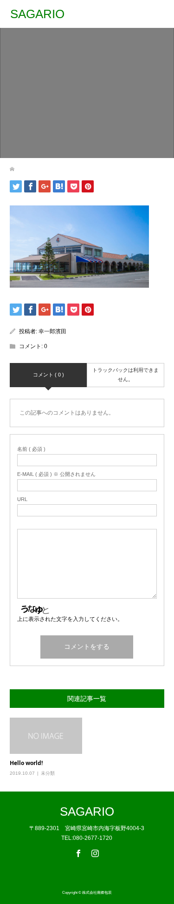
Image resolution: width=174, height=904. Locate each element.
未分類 (48, 773)
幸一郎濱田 (52, 331)
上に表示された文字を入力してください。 (70, 619)
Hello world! (26, 763)
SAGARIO (37, 14)
